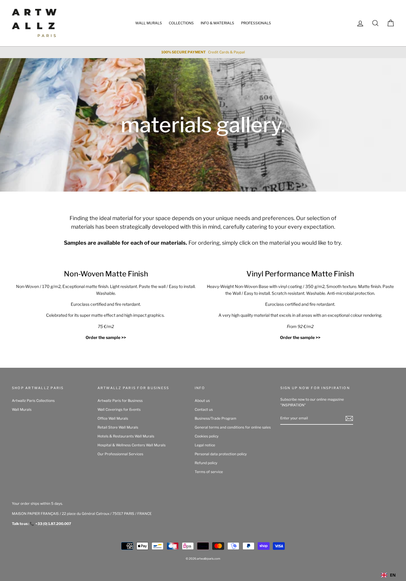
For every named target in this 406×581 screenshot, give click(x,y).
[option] (203, 52)
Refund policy (206, 463)
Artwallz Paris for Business (120, 401)
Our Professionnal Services (120, 454)
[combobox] (388, 575)
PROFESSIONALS (256, 23)
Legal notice (205, 445)
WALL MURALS (148, 23)
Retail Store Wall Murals (117, 427)
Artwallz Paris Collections (33, 401)
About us (202, 401)
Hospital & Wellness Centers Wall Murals (131, 445)
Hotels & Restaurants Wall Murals (125, 436)
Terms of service (209, 472)
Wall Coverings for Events (119, 410)
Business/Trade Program (215, 418)
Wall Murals (22, 410)
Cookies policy (206, 436)
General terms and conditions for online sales (233, 427)
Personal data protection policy (221, 454)
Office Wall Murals (112, 418)
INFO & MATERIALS (217, 23)
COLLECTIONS (181, 23)
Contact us (204, 410)
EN (393, 575)
